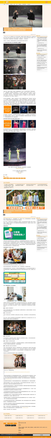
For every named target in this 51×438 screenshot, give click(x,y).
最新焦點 (19, 422)
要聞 (21, 422)
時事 (14, 4)
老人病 (46, 427)
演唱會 (8, 178)
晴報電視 (7, 4)
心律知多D (28, 4)
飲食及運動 (22, 427)
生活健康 (26, 427)
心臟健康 (35, 427)
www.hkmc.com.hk (8, 379)
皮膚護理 (19, 428)
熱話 (23, 422)
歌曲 (19, 178)
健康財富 (20, 4)
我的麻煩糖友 (24, 4)
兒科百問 (41, 427)
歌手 (22, 178)
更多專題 (22, 428)
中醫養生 (29, 427)
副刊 (16, 4)
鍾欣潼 (14, 178)
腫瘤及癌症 (31, 427)
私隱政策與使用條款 (19, 434)
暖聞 (25, 422)
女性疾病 (43, 427)
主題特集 (11, 4)
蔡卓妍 (11, 178)
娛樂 (4, 32)
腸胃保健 (38, 427)
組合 (17, 178)
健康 (4, 4)
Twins (5, 178)
